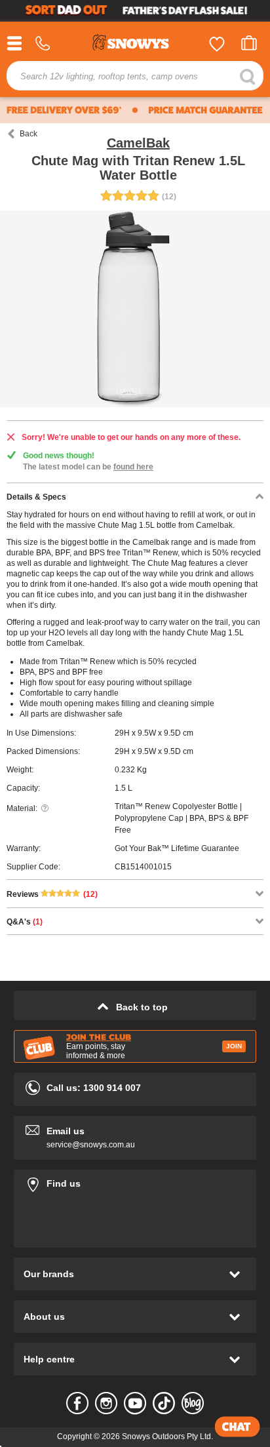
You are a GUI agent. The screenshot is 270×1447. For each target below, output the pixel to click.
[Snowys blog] (193, 1403)
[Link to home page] (135, 44)
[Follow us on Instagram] (106, 1403)
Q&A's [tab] (25, 921)
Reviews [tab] (52, 894)
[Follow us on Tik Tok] (164, 1403)
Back (28, 133)
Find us (135, 1181)
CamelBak (138, 143)
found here (133, 466)
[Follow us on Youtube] (135, 1403)
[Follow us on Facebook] (77, 1403)
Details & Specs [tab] (36, 497)
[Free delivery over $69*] (64, 110)
